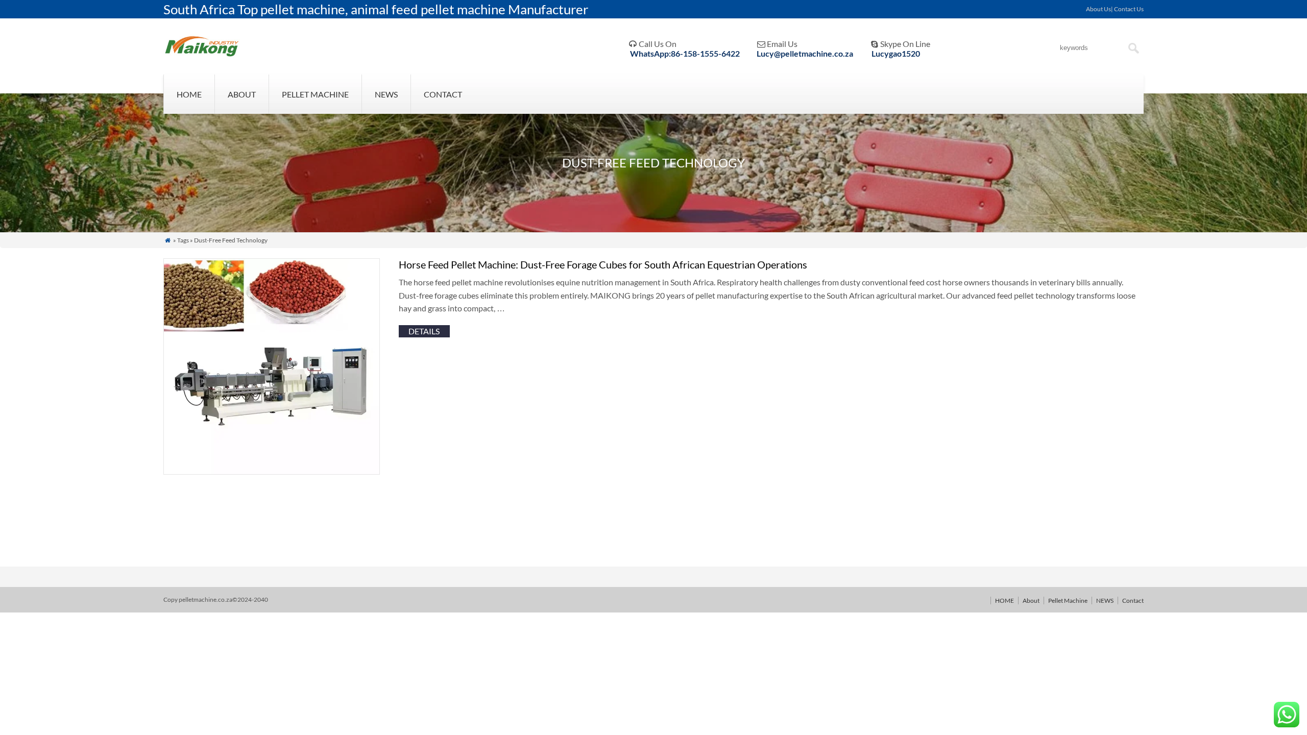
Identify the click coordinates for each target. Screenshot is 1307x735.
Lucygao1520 (896, 53)
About (242, 94)
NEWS (386, 94)
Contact (443, 94)
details (424, 331)
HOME (189, 94)
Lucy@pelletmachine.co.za (805, 53)
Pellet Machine (315, 94)
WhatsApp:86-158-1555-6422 (685, 53)
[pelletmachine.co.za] (201, 56)
